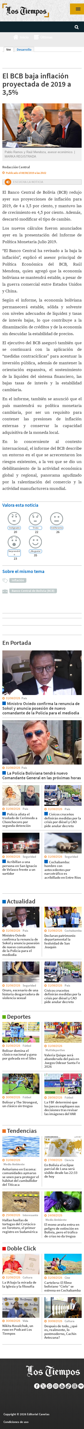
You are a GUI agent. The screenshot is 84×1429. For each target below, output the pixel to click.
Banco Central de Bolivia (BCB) (33, 591)
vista (5, 650)
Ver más (8, 909)
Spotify (81, 1386)
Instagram (56, 1386)
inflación (18, 580)
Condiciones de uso (16, 1422)
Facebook (37, 1386)
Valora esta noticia (20, 505)
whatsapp (49, 1386)
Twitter (43, 1386)
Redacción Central (16, 167)
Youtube (62, 1386)
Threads (75, 1386)
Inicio (24, 37)
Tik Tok (68, 1386)
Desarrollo (24, 49)
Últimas (46, 37)
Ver (10, 49)
